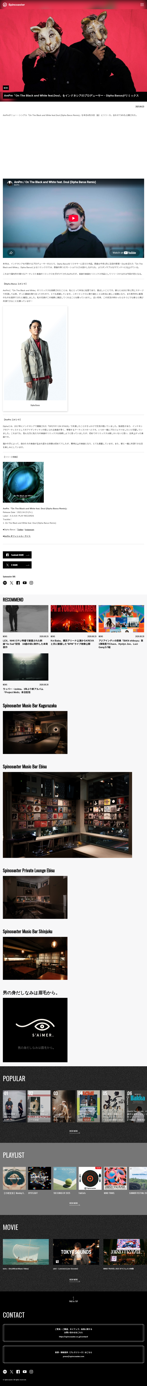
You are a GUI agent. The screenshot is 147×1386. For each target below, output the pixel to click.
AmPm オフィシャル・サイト (17, 536)
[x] (11, 584)
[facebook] (18, 584)
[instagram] (31, 584)
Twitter (20, 529)
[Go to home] (14, 4)
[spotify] (5, 584)
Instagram (29, 529)
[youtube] (24, 584)
